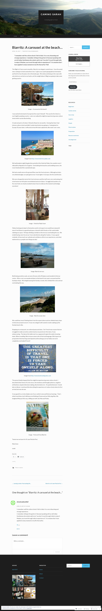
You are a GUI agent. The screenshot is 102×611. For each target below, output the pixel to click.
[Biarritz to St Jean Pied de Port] (18, 593)
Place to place (19, 467)
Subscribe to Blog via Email (76, 70)
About (22, 36)
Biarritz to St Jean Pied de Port (54, 483)
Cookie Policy (29, 608)
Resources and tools (73, 135)
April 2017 (15, 569)
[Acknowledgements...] (29, 593)
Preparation (71, 131)
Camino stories (72, 110)
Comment (57, 552)
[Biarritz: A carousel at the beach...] (29, 581)
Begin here (71, 106)
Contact (30, 36)
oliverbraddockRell (22, 502)
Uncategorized (72, 139)
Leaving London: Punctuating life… (21, 483)
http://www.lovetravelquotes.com (41, 375)
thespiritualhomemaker (30, 51)
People (70, 123)
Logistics (70, 119)
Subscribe (72, 87)
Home (15, 36)
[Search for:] (79, 47)
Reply (18, 528)
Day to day (71, 114)
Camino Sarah (51, 14)
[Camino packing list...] (18, 581)
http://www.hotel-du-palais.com (41, 158)
